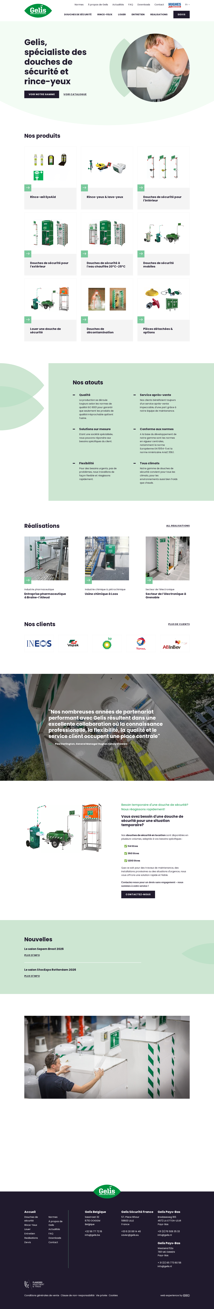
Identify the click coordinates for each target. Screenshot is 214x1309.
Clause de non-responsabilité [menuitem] (77, 1295)
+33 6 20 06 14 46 (131, 1231)
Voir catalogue (74, 94)
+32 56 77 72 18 (93, 1231)
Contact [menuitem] (159, 4)
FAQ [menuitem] (130, 4)
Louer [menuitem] (122, 14)
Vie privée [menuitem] (101, 1295)
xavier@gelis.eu (130, 1235)
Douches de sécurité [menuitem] (78, 14)
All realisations (178, 526)
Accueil (30, 1212)
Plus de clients (179, 624)
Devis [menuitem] (181, 14)
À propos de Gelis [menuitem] (98, 4)
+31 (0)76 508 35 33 (169, 1231)
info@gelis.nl (165, 1235)
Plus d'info (32, 955)
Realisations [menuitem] (159, 14)
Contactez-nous (138, 894)
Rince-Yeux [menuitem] (104, 14)
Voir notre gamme (42, 94)
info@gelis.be (92, 1235)
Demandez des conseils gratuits (107, 1153)
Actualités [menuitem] (118, 4)
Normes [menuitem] (79, 4)
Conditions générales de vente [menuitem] (41, 1295)
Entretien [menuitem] (138, 14)
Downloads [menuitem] (143, 4)
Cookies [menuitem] (113, 1295)
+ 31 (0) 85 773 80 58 (169, 1262)
